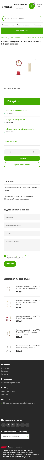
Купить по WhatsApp (22, 165)
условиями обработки (24, 256)
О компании (5, 368)
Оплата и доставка (8, 391)
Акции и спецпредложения (10, 383)
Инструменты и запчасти (34, 38)
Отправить (10, 264)
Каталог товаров (16, 38)
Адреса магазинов (24, 25)
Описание (10, 182)
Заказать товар (8, 25)
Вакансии (4, 371)
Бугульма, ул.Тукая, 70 (15, 120)
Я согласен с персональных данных (19, 257)
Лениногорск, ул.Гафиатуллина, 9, (20, 129)
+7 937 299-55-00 (20, 5)
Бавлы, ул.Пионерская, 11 (16, 110)
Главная (4, 38)
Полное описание (10, 141)
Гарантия (4, 394)
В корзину (22, 158)
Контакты (4, 374)
